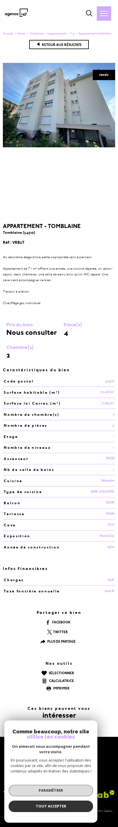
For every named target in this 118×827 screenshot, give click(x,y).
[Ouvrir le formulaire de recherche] (89, 14)
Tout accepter (51, 806)
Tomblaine (37, 33)
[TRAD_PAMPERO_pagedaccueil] (16, 17)
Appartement (57, 33)
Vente (21, 33)
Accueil (8, 33)
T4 (72, 33)
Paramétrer (51, 790)
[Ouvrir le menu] (104, 13)
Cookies (108, 811)
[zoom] (59, 146)
